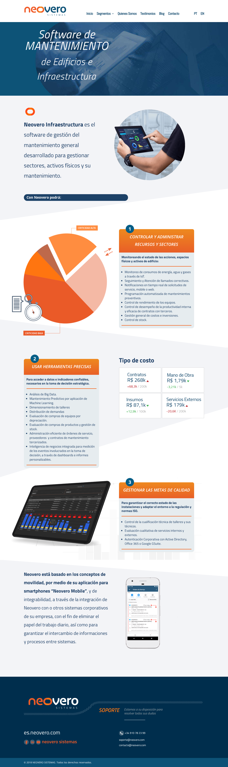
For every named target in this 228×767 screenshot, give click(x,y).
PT (195, 14)
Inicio (89, 14)
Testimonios (147, 14)
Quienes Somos (127, 14)
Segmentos (104, 14)
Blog (161, 14)
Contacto (173, 14)
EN (202, 14)
